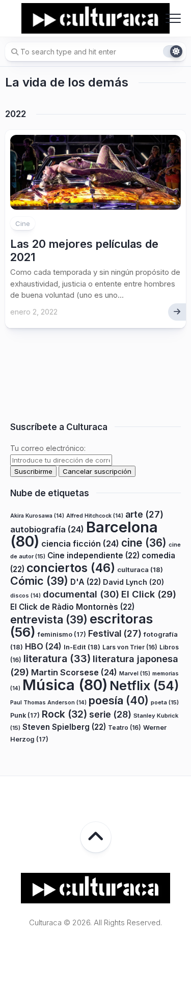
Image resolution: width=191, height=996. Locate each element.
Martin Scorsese (74, 672)
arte (144, 514)
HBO (43, 646)
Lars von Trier (129, 647)
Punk (25, 715)
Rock (64, 714)
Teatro (124, 727)
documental (81, 594)
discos (25, 595)
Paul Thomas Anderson (48, 702)
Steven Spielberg (64, 727)
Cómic (39, 580)
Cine (22, 223)
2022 (15, 114)
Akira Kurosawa (37, 516)
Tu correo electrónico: (48, 448)
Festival (115, 633)
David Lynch (133, 582)
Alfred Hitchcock (94, 516)
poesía (119, 700)
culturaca (140, 569)
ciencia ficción (80, 543)
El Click (148, 594)
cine (144, 542)
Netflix (144, 685)
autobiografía (47, 529)
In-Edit (82, 647)
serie (110, 714)
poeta (165, 702)
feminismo (62, 634)
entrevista (49, 619)
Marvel (134, 673)
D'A (85, 582)
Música (64, 685)
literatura (57, 658)
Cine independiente (93, 555)
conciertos (70, 568)
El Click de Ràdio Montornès (72, 607)
